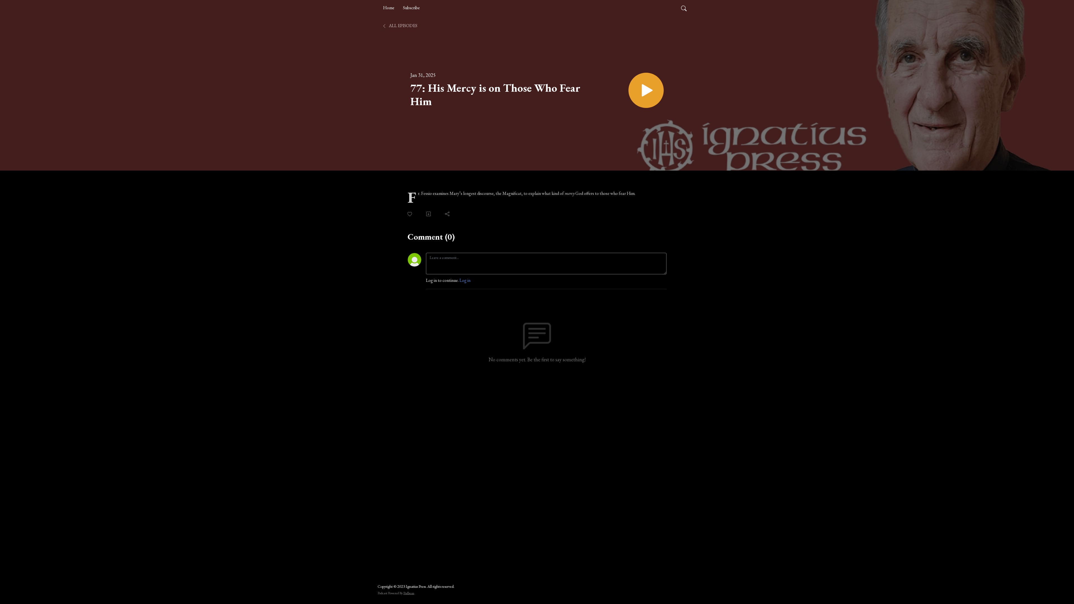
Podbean (408, 593)
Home (388, 8)
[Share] (447, 214)
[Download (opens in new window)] (429, 214)
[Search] (684, 7)
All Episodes (402, 26)
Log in (465, 280)
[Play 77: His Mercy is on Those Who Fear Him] (646, 90)
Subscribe (411, 8)
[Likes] (410, 214)
